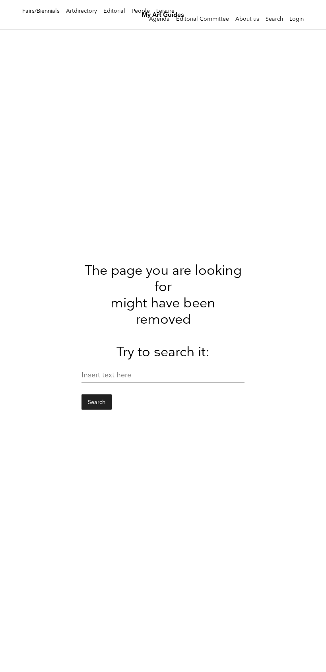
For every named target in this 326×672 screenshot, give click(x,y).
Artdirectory (81, 11)
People (141, 11)
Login (296, 19)
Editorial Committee (202, 19)
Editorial (114, 11)
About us (247, 19)
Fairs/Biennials (41, 11)
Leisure (165, 11)
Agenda (159, 19)
